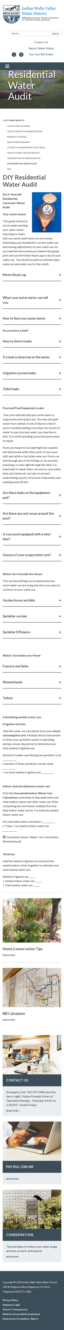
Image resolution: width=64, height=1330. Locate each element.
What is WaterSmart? (18, 142)
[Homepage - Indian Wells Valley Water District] (32, 16)
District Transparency (15, 1309)
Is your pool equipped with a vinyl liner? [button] (26, 536)
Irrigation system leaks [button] (19, 373)
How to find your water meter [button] (24, 318)
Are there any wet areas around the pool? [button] (28, 515)
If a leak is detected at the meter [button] (26, 357)
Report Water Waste (41, 48)
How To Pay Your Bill (18, 126)
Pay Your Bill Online (41, 54)
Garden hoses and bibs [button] (19, 600)
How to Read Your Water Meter (24, 131)
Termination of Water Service (24, 158)
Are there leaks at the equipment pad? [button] (26, 495)
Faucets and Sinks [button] (16, 666)
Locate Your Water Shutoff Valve (26, 147)
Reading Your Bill (17, 136)
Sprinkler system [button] (15, 616)
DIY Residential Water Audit (22, 163)
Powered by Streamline (16, 1318)
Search (55, 33)
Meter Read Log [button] (14, 275)
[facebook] (21, 55)
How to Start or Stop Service (23, 152)
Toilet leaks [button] (11, 389)
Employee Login (11, 1304)
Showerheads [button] (13, 682)
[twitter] (14, 55)
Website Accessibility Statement (21, 1314)
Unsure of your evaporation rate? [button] (27, 555)
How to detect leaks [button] (17, 341)
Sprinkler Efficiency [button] (17, 632)
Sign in (34, 1318)
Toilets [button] (8, 698)
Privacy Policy (10, 1300)
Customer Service (14, 120)
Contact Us (41, 42)
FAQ (9, 169)
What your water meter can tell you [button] (25, 300)
